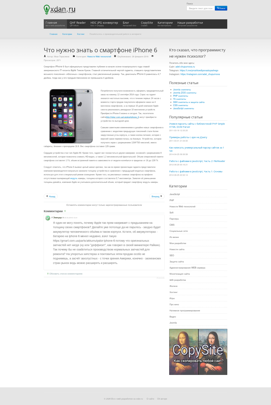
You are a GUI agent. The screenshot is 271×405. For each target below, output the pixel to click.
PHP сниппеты (180, 95)
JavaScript (175, 194)
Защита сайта (177, 261)
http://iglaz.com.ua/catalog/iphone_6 (122, 117)
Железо (174, 285)
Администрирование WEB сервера (187, 267)
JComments (161, 278)
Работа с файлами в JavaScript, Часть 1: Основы (195, 171)
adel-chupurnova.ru (185, 66)
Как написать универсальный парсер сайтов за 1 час (196, 149)
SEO (172, 255)
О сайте (150, 398)
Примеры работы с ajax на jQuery (188, 137)
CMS (172, 224)
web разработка (178, 279)
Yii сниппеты (179, 98)
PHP (172, 200)
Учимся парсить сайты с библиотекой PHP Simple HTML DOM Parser (197, 125)
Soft (171, 212)
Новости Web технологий (99, 56)
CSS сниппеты (180, 105)
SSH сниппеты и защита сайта (189, 102)
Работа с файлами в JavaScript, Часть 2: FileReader (197, 161)
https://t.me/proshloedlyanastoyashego (199, 70)
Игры (172, 298)
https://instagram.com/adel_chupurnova (200, 74)
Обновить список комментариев (65, 273)
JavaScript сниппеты (183, 108)
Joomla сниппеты (182, 89)
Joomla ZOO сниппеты (184, 92)
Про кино (174, 304)
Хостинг (174, 292)
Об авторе (162, 398)
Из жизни (174, 237)
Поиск (190, 3)
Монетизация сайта (180, 273)
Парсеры (174, 218)
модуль (73, 178)
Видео (173, 316)
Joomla (173, 322)
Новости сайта (177, 249)
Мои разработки (178, 243)
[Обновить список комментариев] (65, 211)
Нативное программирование (185, 310)
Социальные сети (179, 230)
